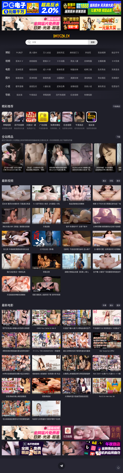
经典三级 (88, 69)
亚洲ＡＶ (19, 61)
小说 (7, 86)
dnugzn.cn (61, 36)
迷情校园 (74, 86)
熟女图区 (102, 78)
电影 (7, 69)
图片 (7, 77)
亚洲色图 (33, 78)
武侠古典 (61, 86)
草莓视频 (47, 94)
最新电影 (7, 305)
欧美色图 (47, 78)
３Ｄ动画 (61, 61)
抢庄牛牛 (115, 52)
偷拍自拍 (33, 69)
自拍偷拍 (33, 61)
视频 (7, 61)
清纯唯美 (88, 78)
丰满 (104, 305)
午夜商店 (33, 94)
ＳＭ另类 (115, 61)
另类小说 (88, 86)
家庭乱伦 (33, 86)
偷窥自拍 (19, 78)
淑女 (111, 305)
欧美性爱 (61, 69)
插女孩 (19, 94)
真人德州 (33, 52)
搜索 (93, 42)
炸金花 (88, 52)
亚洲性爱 (19, 69)
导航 (7, 94)
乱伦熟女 (102, 69)
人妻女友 (47, 86)
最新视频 (7, 181)
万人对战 (47, 52)
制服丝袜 (74, 69)
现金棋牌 (102, 52)
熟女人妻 (74, 61)
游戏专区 (61, 52)
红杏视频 (74, 94)
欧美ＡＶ (47, 61)
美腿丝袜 (74, 78)
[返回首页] (118, 468)
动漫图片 (61, 78)
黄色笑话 (102, 86)
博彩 (7, 52)
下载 (118, 137)
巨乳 (111, 181)
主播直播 (102, 61)
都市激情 (19, 86)
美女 (104, 181)
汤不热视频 (60, 94)
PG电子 (19, 52)
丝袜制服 (88, 61)
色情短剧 (88, 94)
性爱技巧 (115, 86)
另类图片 (115, 78)
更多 (118, 181)
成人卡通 (47, 69)
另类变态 (115, 69)
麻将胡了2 (74, 52)
